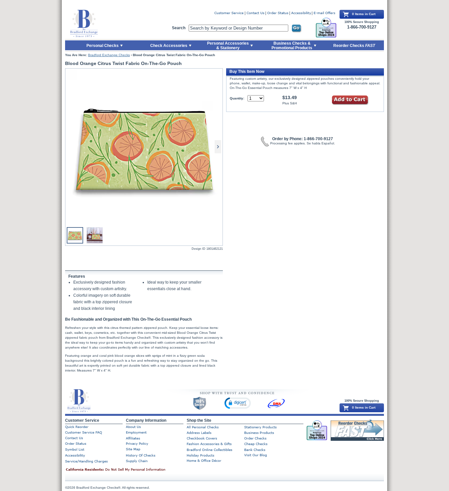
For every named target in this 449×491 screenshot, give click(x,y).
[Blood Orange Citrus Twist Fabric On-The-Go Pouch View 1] (144, 147)
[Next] (218, 146)
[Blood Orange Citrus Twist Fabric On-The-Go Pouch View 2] (94, 235)
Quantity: (237, 98)
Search (178, 28)
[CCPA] (126, 470)
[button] (238, 402)
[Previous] (70, 146)
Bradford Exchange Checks (109, 55)
